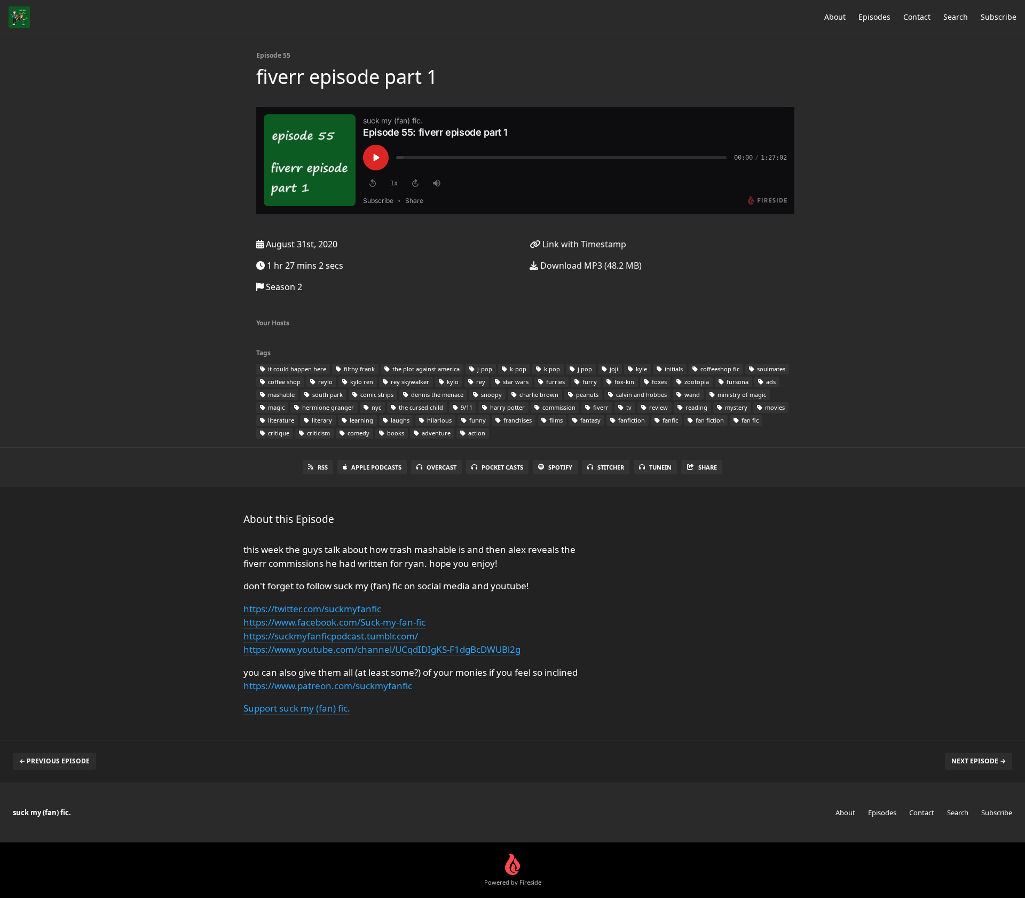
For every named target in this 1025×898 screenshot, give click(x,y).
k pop (551, 369)
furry (589, 382)
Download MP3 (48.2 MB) (590, 265)
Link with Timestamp (583, 244)
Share (707, 467)
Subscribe (998, 17)
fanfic (669, 420)
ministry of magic (741, 395)
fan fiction (709, 420)
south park (327, 395)
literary (321, 420)
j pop (584, 369)
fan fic (749, 420)
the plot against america (425, 369)
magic (275, 407)
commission (558, 407)
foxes (658, 382)
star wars (515, 382)
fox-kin (623, 382)
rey (480, 382)
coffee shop (283, 382)
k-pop (517, 369)
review (658, 407)
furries (555, 382)
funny (477, 420)
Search (955, 17)
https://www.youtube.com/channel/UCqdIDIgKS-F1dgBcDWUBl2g (382, 649)
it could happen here (296, 369)
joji (613, 369)
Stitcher (610, 467)
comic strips (376, 395)
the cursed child (420, 407)
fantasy (590, 420)
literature (280, 420)
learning (360, 420)
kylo (452, 382)
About (835, 17)
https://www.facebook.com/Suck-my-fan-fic (334, 622)
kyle (640, 369)
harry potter (506, 407)
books (394, 433)
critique (277, 433)
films (555, 420)
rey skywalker (409, 382)
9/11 (465, 407)
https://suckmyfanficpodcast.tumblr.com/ (330, 636)
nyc (375, 407)
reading (695, 407)
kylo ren (361, 382)
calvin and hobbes (640, 395)
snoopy (490, 395)
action (476, 433)
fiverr (600, 407)
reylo (325, 382)
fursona (736, 382)
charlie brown (538, 395)
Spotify (560, 467)
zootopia (696, 382)
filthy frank (358, 369)
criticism (317, 433)
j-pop (484, 369)
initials (673, 369)
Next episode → (978, 761)
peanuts (586, 395)
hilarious (438, 420)
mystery (735, 407)
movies (774, 407)
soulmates (770, 369)
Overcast (441, 467)
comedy (357, 433)
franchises (517, 420)
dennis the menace (436, 395)
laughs (399, 420)
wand (691, 395)
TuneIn (660, 467)
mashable (280, 395)
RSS (323, 467)
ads (770, 382)
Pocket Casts (502, 467)
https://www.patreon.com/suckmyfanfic (327, 686)
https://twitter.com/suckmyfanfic (312, 609)
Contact (917, 17)
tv (628, 407)
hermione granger (327, 407)
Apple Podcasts (376, 467)
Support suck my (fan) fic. (296, 708)
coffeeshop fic (719, 369)
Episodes (874, 17)
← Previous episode (54, 761)
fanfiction (631, 420)
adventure (435, 433)
